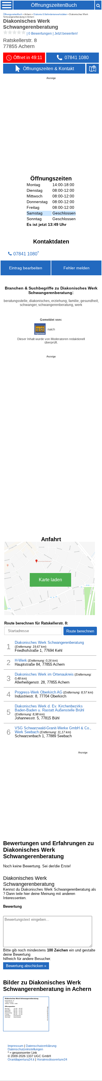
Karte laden (50, 579)
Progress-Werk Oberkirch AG (38, 692)
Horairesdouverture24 (52, 1059)
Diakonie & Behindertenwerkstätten (50, 14)
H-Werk (21, 661)
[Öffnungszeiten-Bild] (26, 1030)
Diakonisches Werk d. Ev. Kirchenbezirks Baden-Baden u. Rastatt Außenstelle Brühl (49, 708)
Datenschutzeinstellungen (25, 1049)
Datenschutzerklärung (41, 1045)
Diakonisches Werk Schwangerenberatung (49, 643)
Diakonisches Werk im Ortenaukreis (44, 674)
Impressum (15, 1045)
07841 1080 (25, 254)
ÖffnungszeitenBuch (54, 5)
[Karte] (92, 69)
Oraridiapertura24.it (21, 1059)
